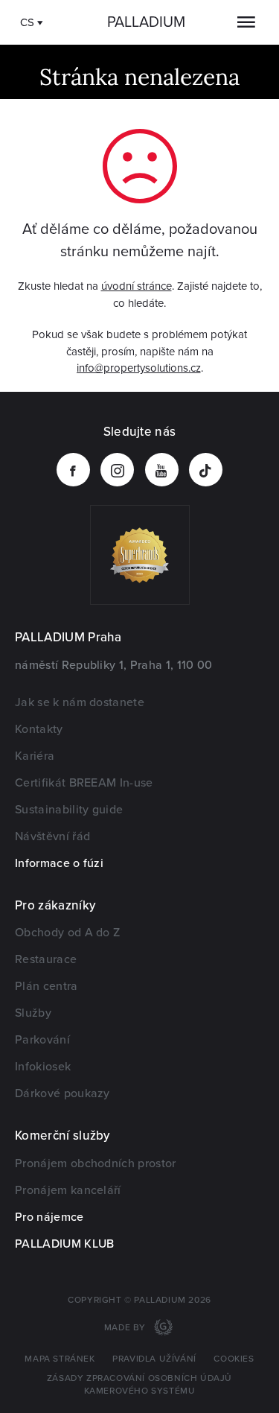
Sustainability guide (69, 809)
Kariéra (34, 756)
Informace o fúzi (59, 863)
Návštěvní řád (52, 836)
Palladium (146, 22)
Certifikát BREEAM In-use (84, 782)
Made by (126, 1327)
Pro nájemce (49, 1217)
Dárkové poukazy (62, 1093)
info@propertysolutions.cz (139, 368)
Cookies (234, 1359)
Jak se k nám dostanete (79, 702)
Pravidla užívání (154, 1359)
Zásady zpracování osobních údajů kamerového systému (139, 1385)
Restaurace (46, 959)
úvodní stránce (136, 286)
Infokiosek (43, 1066)
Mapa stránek (59, 1359)
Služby (33, 1013)
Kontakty (39, 729)
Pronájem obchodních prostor (95, 1163)
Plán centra (46, 986)
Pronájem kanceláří (68, 1190)
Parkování (42, 1039)
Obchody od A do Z (67, 932)
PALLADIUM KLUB (64, 1243)
